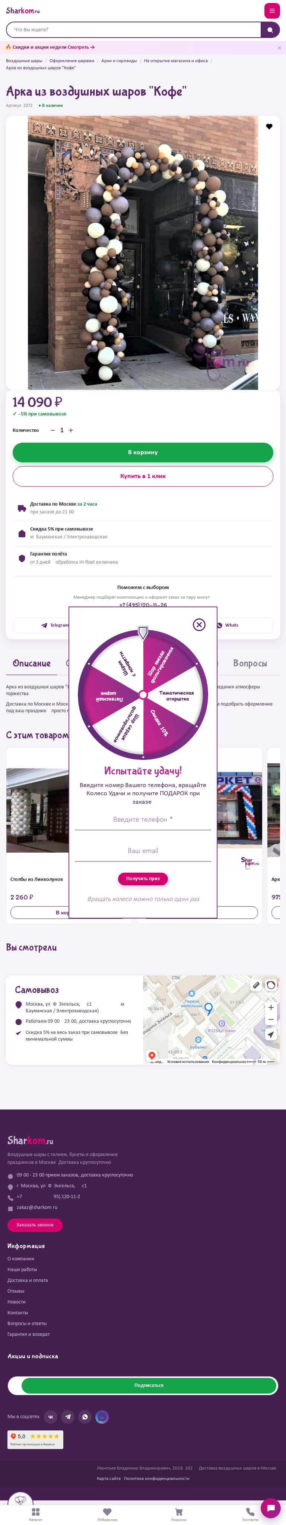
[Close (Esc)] (199, 624)
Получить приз (143, 879)
